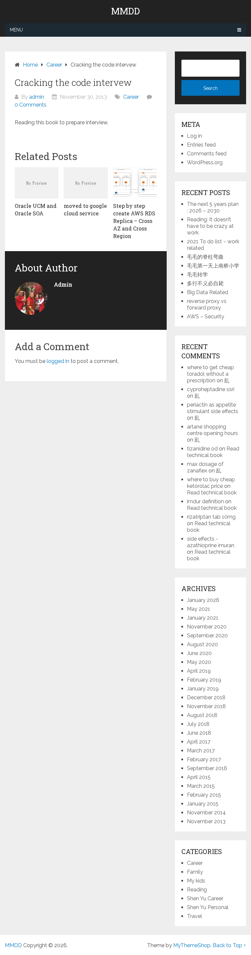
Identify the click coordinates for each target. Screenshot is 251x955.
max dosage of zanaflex (205, 467)
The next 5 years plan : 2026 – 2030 (213, 207)
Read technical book (213, 452)
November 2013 (206, 821)
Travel (194, 916)
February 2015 (204, 795)
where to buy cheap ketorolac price (211, 482)
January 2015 (202, 804)
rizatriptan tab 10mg (211, 517)
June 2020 (199, 653)
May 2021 (198, 609)
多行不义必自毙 (205, 283)
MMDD (125, 11)
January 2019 (203, 689)
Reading (197, 889)
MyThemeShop (191, 945)
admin (36, 97)
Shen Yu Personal (207, 907)
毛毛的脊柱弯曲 (205, 257)
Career (131, 97)
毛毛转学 (197, 274)
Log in (194, 136)
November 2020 (206, 627)
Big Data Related (207, 292)
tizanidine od (202, 449)
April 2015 (198, 777)
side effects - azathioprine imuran (210, 542)
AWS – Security (205, 316)
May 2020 (199, 662)
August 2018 (202, 715)
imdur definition (205, 501)
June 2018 (199, 733)
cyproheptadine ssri (210, 389)
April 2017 (198, 742)
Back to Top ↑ (229, 945)
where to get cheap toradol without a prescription (210, 374)
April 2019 (199, 671)
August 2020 (202, 644)
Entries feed (201, 145)
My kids (196, 881)
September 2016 (207, 768)
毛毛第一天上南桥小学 (213, 266)
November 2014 (206, 812)
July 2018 (198, 724)
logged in (58, 361)
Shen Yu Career (205, 898)
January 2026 (203, 600)
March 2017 (201, 750)
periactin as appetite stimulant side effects (212, 408)
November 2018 (206, 706)
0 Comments (30, 105)
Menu (16, 29)
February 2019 (204, 680)
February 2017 (204, 759)
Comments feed (206, 153)
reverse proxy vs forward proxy (206, 304)
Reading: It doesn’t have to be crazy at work (210, 226)
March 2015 (201, 786)
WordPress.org (205, 162)
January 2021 (202, 618)
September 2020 (207, 635)
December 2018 (206, 697)
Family (195, 872)
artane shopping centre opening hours (212, 430)
